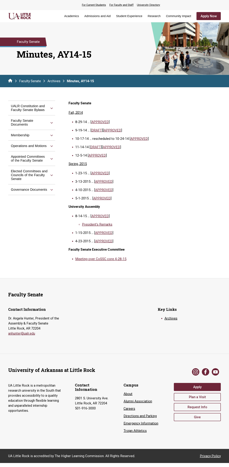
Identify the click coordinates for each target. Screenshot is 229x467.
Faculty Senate (30, 81)
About (128, 394)
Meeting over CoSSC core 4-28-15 (100, 259)
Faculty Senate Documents (22, 122)
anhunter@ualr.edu (21, 333)
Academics (71, 16)
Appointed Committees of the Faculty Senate (28, 158)
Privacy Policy (210, 456)
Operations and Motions (29, 146)
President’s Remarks (97, 224)
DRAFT (96, 130)
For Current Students (94, 5)
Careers (129, 409)
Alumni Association (138, 401)
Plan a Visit (197, 397)
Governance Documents (29, 189)
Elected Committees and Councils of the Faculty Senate (29, 175)
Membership (20, 135)
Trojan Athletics (135, 431)
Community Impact (178, 16)
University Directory (148, 5)
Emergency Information (141, 423)
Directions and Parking (140, 416)
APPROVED (100, 122)
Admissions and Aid (97, 16)
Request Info (197, 407)
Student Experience (129, 16)
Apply (197, 387)
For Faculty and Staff (121, 5)
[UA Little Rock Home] (10, 81)
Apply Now (209, 16)
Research (154, 16)
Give (197, 417)
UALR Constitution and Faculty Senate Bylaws (28, 108)
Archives (53, 81)
